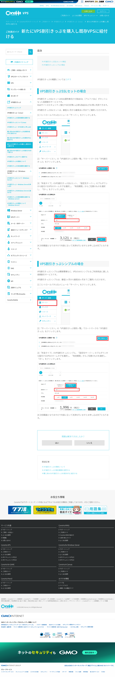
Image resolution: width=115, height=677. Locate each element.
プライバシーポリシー (75, 601)
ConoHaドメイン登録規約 (15, 599)
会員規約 (3, 599)
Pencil (86, 5)
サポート (106, 5)
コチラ (68, 79)
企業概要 (96, 601)
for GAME (70, 5)
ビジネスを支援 (34, 672)
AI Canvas (78, 5)
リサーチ (64, 672)
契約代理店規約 (5, 601)
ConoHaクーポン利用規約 (47, 599)
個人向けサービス (94, 672)
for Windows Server (58, 5)
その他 (103, 672)
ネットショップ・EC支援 (22, 672)
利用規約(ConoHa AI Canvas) (89, 599)
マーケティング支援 (55, 672)
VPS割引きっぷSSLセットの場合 (54, 61)
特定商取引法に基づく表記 (18, 601)
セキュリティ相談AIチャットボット (72, 624)
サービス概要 (104, 601)
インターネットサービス (7, 672)
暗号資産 (85, 672)
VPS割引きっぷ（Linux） (75, 21)
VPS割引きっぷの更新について (54, 467)
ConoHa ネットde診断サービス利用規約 (68, 599)
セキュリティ (44, 672)
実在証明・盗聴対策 (6, 627)
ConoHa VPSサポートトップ (29, 21)
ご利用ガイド (65, 15)
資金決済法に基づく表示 (35, 601)
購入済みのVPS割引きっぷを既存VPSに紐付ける (60, 473)
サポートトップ (11, 21)
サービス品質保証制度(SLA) (50, 601)
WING (42, 5)
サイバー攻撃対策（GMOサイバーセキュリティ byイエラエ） (29, 627)
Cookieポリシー (87, 601)
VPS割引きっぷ (59, 21)
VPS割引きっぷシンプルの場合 (54, 65)
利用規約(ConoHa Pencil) (105, 599)
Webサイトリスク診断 (54, 624)
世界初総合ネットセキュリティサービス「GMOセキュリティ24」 (17, 624)
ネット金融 (78, 672)
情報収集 (71, 672)
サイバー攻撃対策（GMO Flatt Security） (57, 627)
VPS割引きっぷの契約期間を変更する (56, 470)
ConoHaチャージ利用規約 (31, 599)
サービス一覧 (96, 5)
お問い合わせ (104, 15)
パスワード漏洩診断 (42, 624)
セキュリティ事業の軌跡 (87, 627)
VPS (47, 5)
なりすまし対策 (74, 627)
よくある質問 (77, 15)
